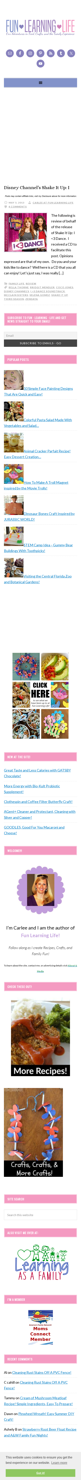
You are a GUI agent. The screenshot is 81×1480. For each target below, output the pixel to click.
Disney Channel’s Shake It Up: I (37, 187)
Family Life (16, 283)
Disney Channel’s (16, 291)
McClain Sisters (16, 295)
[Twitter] (71, 53)
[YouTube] (40, 64)
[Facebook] (20, 53)
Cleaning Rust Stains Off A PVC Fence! (41, 1372)
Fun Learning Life (40, 27)
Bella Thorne (19, 287)
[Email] (10, 53)
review (31, 283)
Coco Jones (64, 287)
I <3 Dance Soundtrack (47, 291)
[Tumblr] (61, 53)
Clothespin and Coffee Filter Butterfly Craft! (38, 801)
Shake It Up (59, 295)
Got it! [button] (40, 1472)
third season (14, 298)
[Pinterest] (40, 53)
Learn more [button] (59, 1462)
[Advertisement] (40, 136)
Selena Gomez (39, 295)
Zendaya (31, 298)
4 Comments (18, 206)
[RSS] (51, 53)
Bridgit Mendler (42, 287)
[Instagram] (30, 53)
